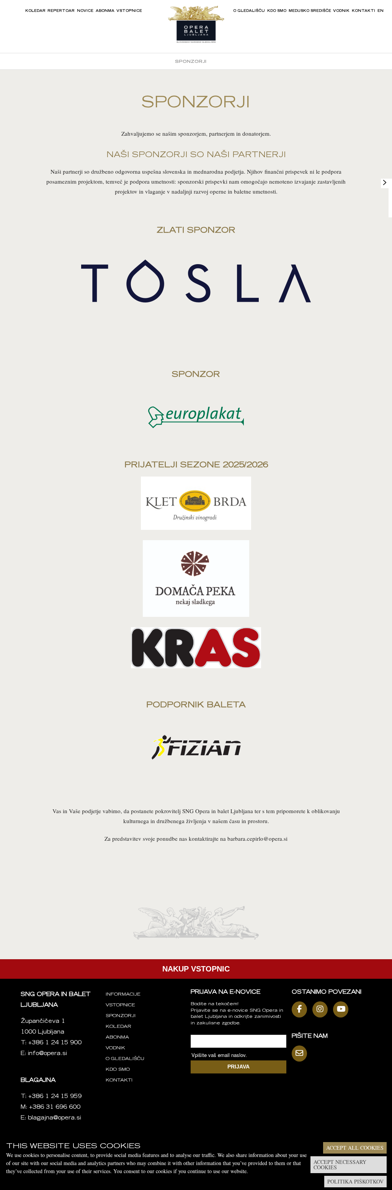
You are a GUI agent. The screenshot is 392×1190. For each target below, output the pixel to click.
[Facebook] (301, 1009)
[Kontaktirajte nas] (301, 1053)
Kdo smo (276, 11)
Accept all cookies (355, 1147)
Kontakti (363, 11)
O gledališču (249, 11)
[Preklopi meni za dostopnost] (385, 182)
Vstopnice (129, 11)
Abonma (105, 11)
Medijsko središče (310, 11)
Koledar (35, 11)
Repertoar (61, 11)
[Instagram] (322, 1009)
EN (380, 11)
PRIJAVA (238, 1066)
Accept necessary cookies (340, 1164)
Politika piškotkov (355, 1181)
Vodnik (341, 11)
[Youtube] (342, 1009)
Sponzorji (190, 62)
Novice (85, 11)
